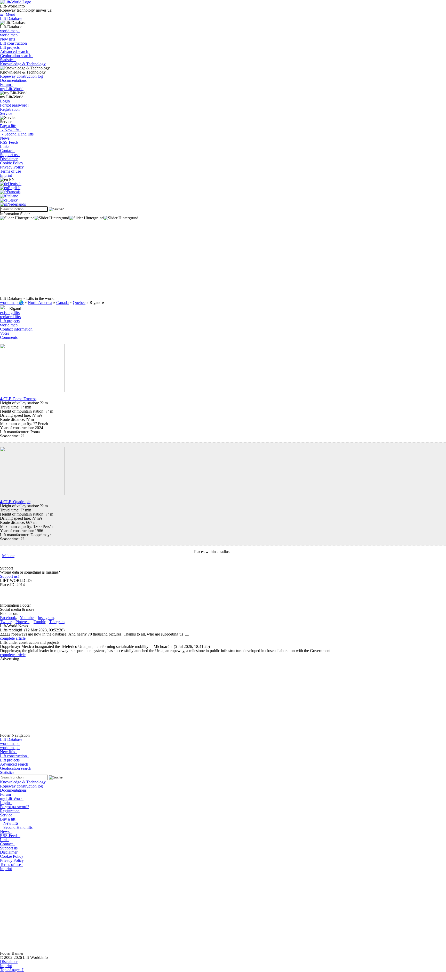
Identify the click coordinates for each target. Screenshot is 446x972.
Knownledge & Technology (23, 64)
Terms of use (11, 171)
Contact (7, 150)
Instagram (46, 617)
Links (4, 146)
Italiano (12, 196)
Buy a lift (8, 819)
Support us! (9, 576)
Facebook (8, 617)
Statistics (8, 60)
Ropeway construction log (22, 76)
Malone (8, 555)
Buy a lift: (8, 126)
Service (6, 113)
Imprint (6, 175)
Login (6, 101)
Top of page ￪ (12, 970)
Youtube (27, 617)
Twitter (5, 622)
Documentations (14, 80)
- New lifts (10, 130)
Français (13, 192)
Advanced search (15, 51)
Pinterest (22, 622)
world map (10, 31)
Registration (10, 109)
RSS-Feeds (10, 142)
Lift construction (13, 43)
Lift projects (10, 47)
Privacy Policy (13, 167)
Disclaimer (9, 159)
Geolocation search (16, 55)
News (6, 138)
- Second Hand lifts (17, 134)
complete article (13, 638)
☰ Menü (7, 14)
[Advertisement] (155, 260)
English (14, 188)
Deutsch (14, 183)
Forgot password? (14, 105)
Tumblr (39, 622)
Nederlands (16, 204)
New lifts (7, 39)
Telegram (57, 622)
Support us (10, 154)
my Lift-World (11, 88)
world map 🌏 (12, 302)
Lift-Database (11, 18)
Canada (62, 302)
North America (40, 302)
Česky (12, 200)
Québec (79, 302)
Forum (6, 84)
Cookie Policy (11, 163)
